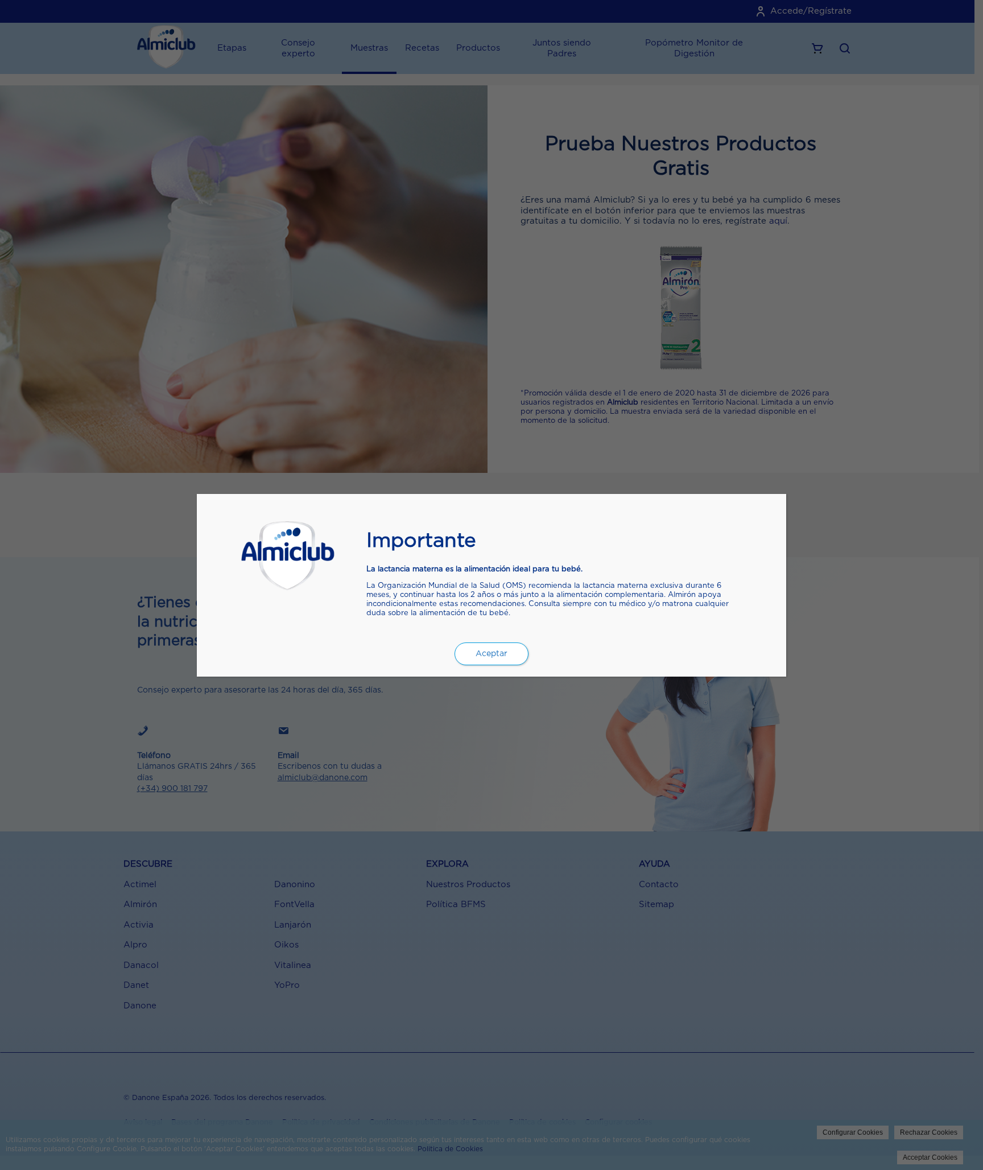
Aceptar (491, 654)
